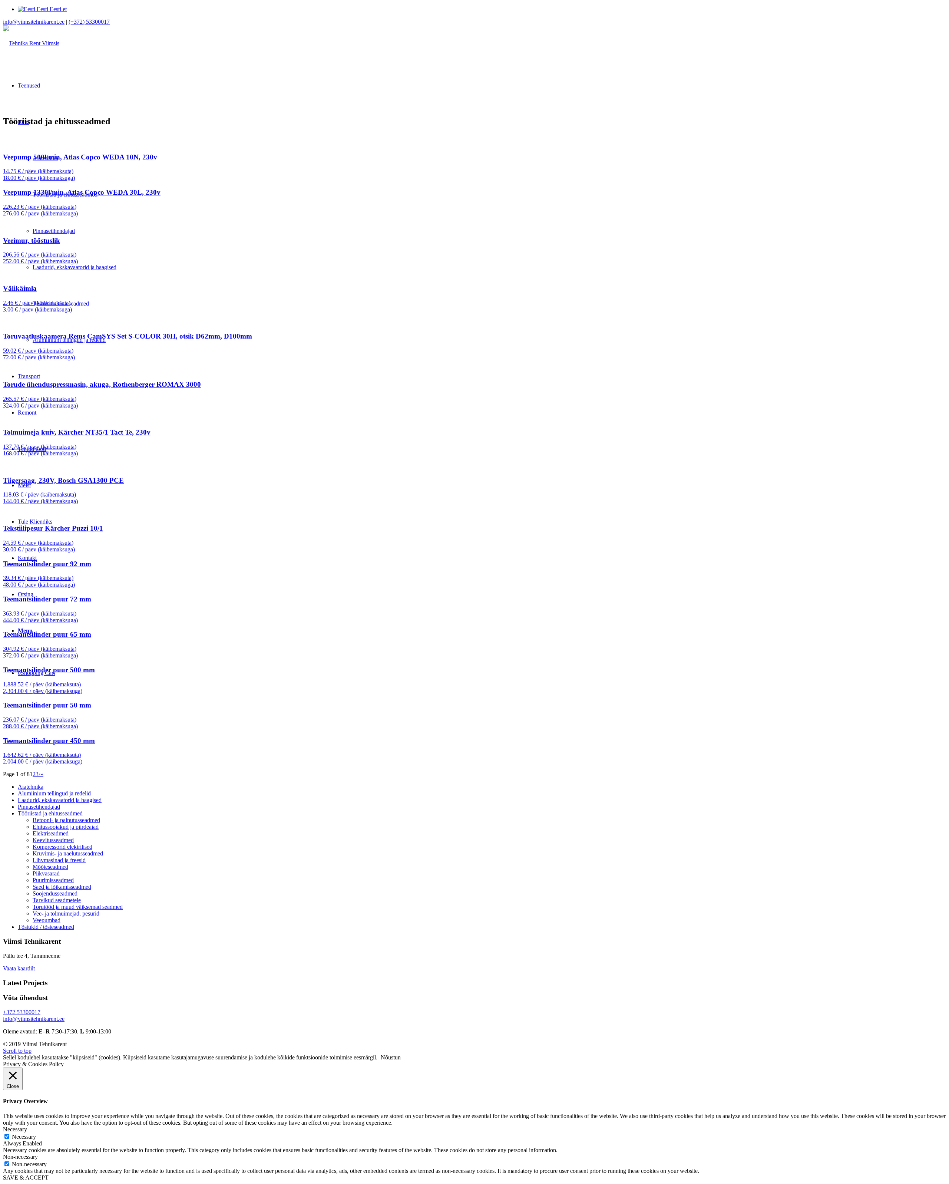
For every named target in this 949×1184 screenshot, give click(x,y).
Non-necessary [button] (20, 1157)
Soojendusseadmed (55, 893)
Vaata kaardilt (19, 968)
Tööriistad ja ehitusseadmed (50, 813)
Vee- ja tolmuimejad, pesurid (66, 913)
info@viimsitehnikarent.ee (34, 22)
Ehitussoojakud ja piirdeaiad (66, 827)
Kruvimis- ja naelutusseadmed (68, 853)
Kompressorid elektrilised (62, 847)
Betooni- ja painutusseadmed (66, 820)
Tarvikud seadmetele (57, 900)
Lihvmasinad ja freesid (59, 860)
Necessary (24, 1137)
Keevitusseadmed (53, 840)
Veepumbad (46, 920)
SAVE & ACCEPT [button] (26, 1177)
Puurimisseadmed (53, 880)
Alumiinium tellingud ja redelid (54, 793)
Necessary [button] (15, 1129)
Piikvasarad (46, 873)
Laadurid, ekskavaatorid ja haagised (60, 800)
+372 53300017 (21, 1012)
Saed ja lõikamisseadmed (62, 887)
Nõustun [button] (391, 1057)
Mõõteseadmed (50, 867)
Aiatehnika (30, 787)
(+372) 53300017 (89, 22)
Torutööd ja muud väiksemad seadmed (78, 907)
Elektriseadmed (51, 833)
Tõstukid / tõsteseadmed (46, 927)
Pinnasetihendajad (39, 807)
